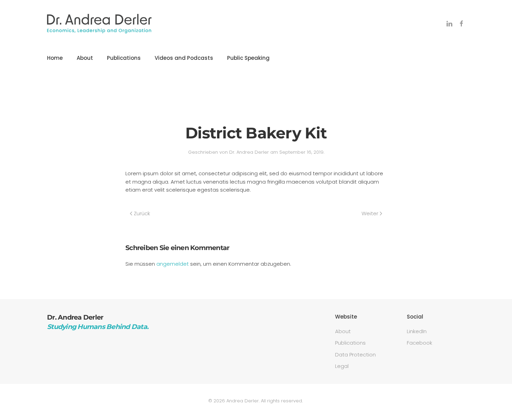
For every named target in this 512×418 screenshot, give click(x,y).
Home (55, 58)
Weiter (370, 213)
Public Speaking (248, 58)
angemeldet (172, 263)
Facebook (419, 342)
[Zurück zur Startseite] (99, 23)
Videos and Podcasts (184, 58)
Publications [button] (124, 58)
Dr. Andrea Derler (249, 152)
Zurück (142, 213)
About (85, 58)
